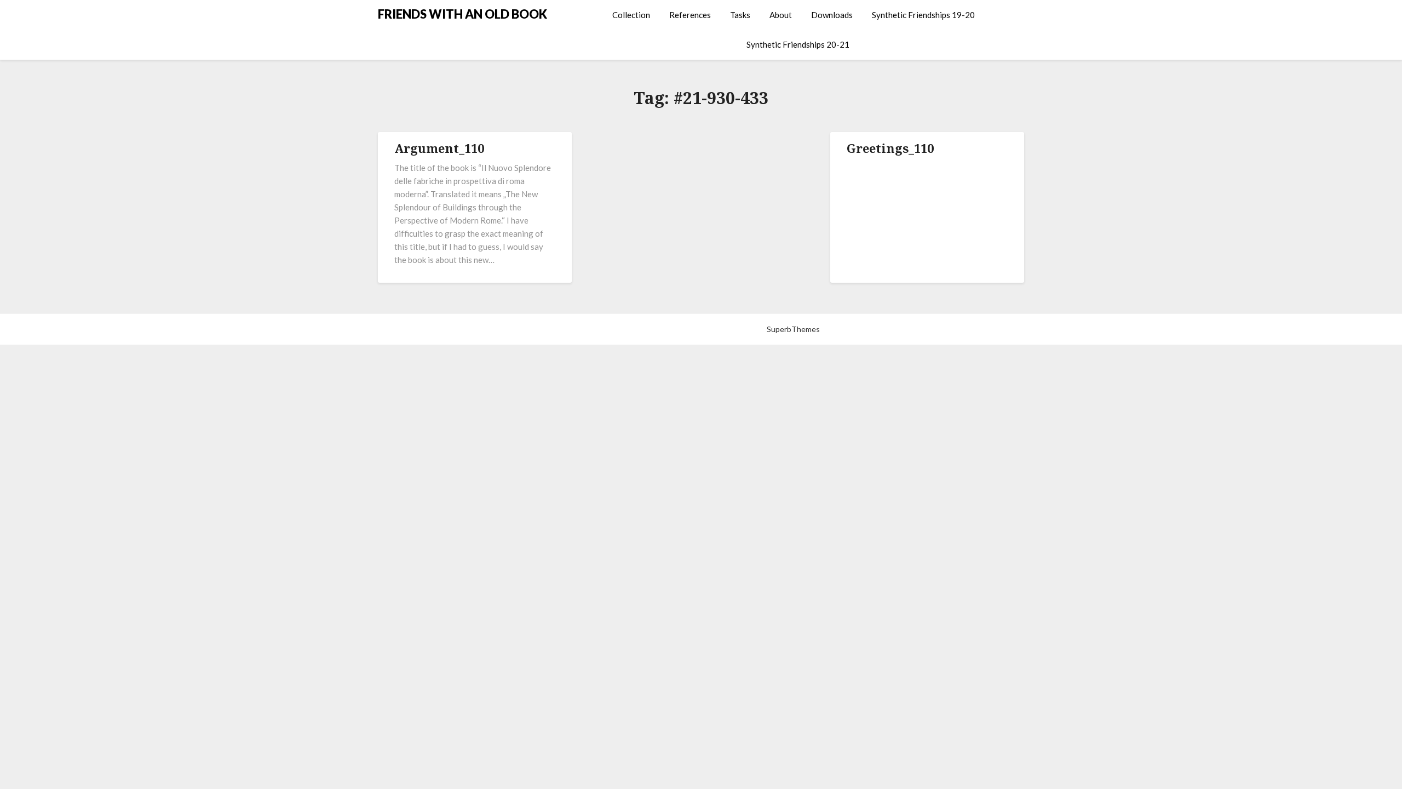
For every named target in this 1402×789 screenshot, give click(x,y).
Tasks (740, 15)
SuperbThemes (793, 329)
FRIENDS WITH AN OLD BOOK (462, 14)
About (780, 15)
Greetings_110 (890, 148)
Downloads (832, 15)
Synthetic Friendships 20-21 (797, 44)
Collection (631, 15)
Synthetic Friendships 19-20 (923, 15)
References (690, 15)
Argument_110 (439, 148)
